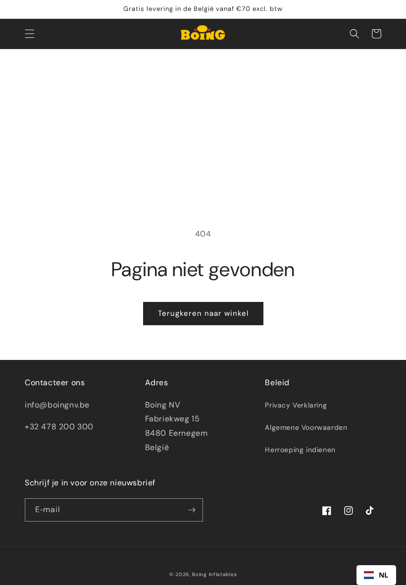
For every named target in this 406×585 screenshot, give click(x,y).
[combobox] (376, 575)
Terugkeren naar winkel (203, 313)
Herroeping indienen (300, 449)
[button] (30, 34)
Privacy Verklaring (296, 405)
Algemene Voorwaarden (306, 427)
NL (384, 575)
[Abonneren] (192, 510)
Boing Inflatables (214, 574)
